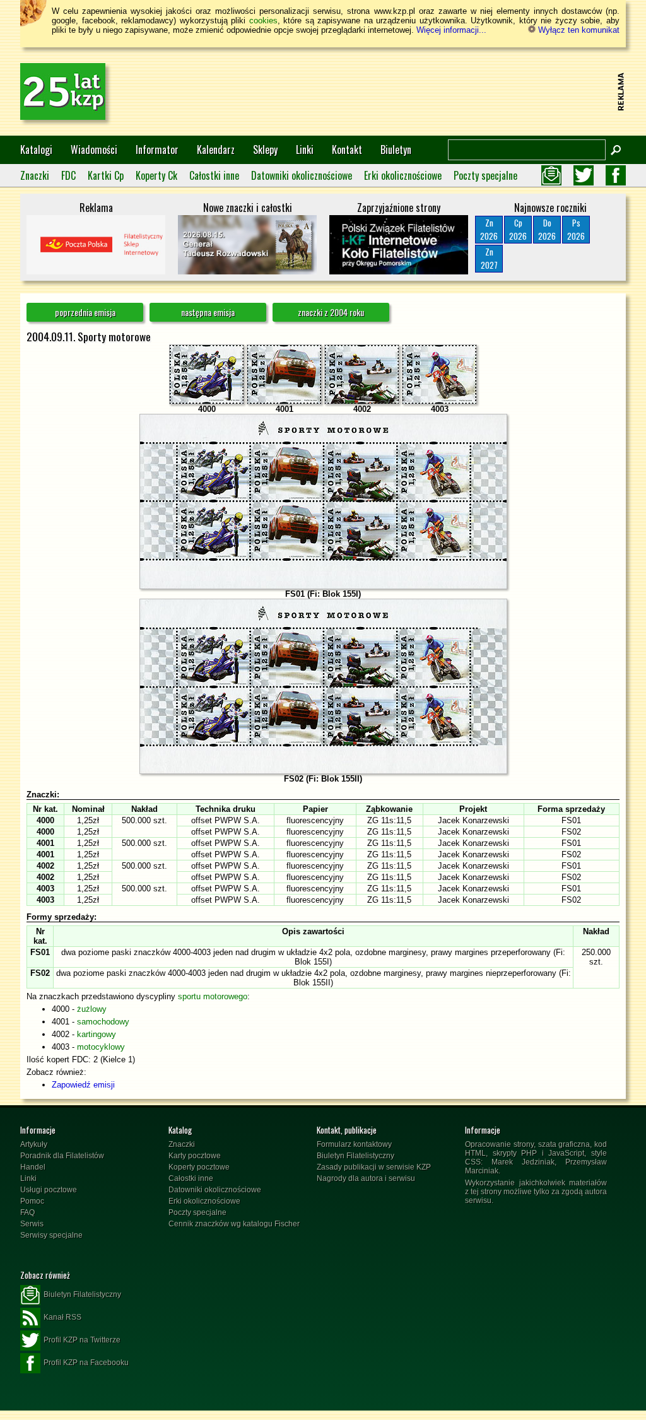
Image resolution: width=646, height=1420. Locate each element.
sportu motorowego (212, 996)
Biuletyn (395, 149)
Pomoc (32, 1201)
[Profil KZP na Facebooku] (616, 175)
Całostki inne (214, 175)
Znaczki (34, 175)
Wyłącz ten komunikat (578, 30)
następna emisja (208, 312)
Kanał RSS (62, 1317)
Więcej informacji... (451, 30)
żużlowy (92, 1009)
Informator (157, 149)
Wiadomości (94, 149)
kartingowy (96, 1034)
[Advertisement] (383, 91)
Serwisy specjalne (51, 1235)
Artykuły (33, 1144)
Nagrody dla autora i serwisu (366, 1178)
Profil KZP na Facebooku (86, 1362)
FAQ (27, 1212)
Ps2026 (576, 229)
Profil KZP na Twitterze (82, 1339)
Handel (32, 1167)
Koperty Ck (156, 175)
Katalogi (36, 149)
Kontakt (347, 149)
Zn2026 (489, 229)
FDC (68, 175)
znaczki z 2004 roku (331, 312)
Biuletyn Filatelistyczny (355, 1155)
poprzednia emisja (85, 312)
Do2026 (547, 229)
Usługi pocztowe (48, 1189)
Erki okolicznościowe (403, 175)
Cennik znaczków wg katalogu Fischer (234, 1223)
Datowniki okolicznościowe (301, 175)
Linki (305, 149)
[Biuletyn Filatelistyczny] (551, 175)
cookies (263, 20)
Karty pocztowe (194, 1155)
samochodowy (103, 1021)
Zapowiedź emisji (83, 1084)
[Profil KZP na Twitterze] (583, 175)
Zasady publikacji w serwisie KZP (374, 1167)
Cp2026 (518, 229)
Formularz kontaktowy (354, 1144)
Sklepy (265, 149)
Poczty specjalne (485, 175)
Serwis (32, 1223)
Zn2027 (489, 258)
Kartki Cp (106, 175)
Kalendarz (216, 149)
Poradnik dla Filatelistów (62, 1155)
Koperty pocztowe (199, 1167)
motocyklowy (101, 1047)
